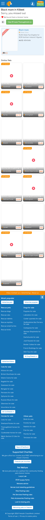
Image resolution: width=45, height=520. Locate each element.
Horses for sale (7, 416)
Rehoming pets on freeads (22, 507)
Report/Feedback (22, 447)
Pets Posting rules (22, 491)
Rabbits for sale (29, 426)
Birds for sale (28, 419)
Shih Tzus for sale (30, 352)
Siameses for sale (7, 385)
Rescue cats (5, 315)
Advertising (25, 293)
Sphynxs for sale (7, 396)
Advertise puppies (31, 302)
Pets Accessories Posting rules (22, 498)
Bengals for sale (7, 389)
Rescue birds (6, 330)
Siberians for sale (7, 403)
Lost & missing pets (22, 502)
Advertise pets (7, 302)
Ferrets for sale (29, 423)
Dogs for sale (29, 308)
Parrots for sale (29, 434)
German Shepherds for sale (32, 332)
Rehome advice (22, 483)
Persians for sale (7, 392)
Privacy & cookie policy (28, 516)
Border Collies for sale (32, 344)
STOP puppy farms (22, 480)
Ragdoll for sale (7, 381)
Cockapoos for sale (31, 328)
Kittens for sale (6, 370)
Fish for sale (28, 430)
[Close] (3, 22)
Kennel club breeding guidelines (22, 487)
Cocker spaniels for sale (33, 319)
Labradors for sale (30, 315)
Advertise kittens (8, 361)
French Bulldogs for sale (33, 348)
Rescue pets (6, 308)
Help (8, 293)
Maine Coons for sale (9, 378)
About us (35, 293)
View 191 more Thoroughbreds (19, 22)
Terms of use (13, 516)
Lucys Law (22, 476)
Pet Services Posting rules (22, 494)
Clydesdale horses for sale (11, 433)
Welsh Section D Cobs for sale (10, 437)
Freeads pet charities (22, 461)
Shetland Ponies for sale (10, 423)
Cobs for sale (6, 420)
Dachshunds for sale (31, 337)
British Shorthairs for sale (10, 374)
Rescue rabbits (6, 319)
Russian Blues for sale (9, 400)
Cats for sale (6, 367)
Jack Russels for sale (31, 341)
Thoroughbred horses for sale (10, 428)
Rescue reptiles (7, 322)
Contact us (15, 293)
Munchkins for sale (8, 407)
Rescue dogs (6, 311)
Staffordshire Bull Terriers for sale (33, 323)
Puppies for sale (30, 311)
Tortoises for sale (30, 437)
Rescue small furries (8, 326)
